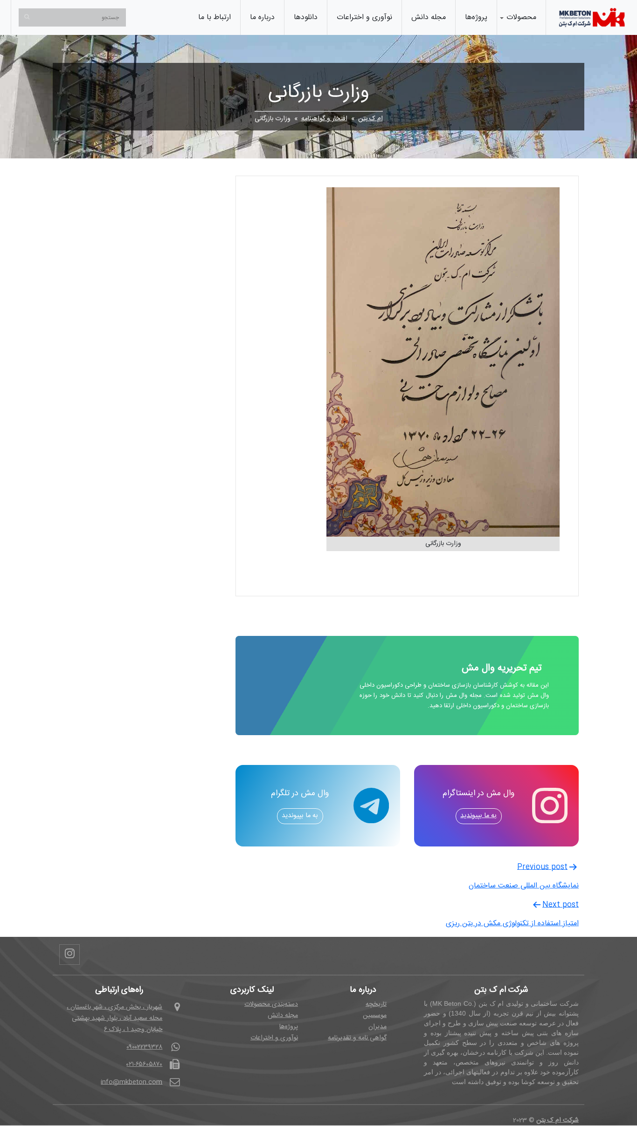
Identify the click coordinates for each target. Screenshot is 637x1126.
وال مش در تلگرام (300, 794)
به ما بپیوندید (478, 815)
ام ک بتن (370, 118)
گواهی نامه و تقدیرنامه (357, 1038)
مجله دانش (428, 17)
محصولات (521, 17)
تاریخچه (376, 1004)
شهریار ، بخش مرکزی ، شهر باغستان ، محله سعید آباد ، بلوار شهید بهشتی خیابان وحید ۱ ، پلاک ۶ (114, 1018)
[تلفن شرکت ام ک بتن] (592, 17)
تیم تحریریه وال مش (501, 668)
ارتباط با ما (214, 17)
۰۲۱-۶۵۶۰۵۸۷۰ (144, 1064)
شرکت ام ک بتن (557, 1120)
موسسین (375, 1015)
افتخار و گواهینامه (324, 118)
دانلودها (306, 17)
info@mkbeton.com (131, 1082)
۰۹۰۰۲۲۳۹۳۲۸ (144, 1047)
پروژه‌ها (476, 17)
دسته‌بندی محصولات (271, 1004)
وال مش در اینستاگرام (478, 794)
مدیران (377, 1026)
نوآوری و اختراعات (364, 17)
